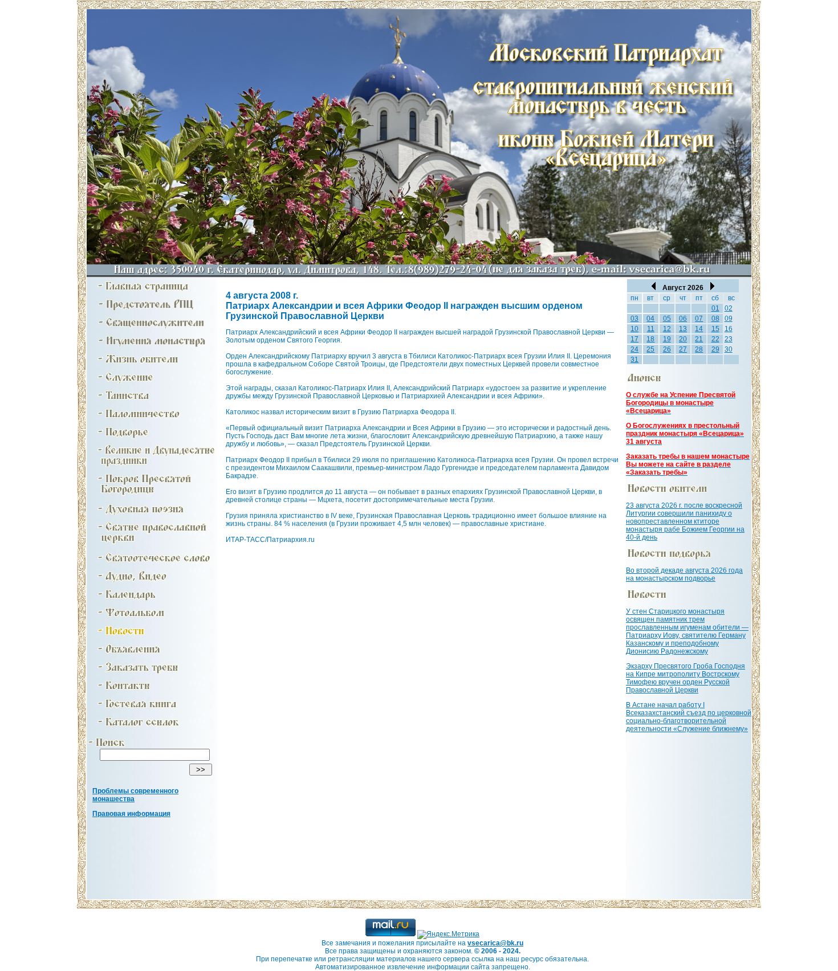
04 (650, 319)
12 (667, 329)
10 (634, 329)
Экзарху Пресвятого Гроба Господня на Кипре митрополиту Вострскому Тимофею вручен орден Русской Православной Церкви (685, 678)
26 (667, 349)
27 (683, 349)
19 (667, 339)
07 (699, 319)
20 (683, 339)
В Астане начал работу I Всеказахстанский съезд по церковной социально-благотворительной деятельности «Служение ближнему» (688, 717)
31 (634, 360)
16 (729, 329)
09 (729, 319)
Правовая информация (131, 814)
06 (683, 319)
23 (729, 339)
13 (683, 329)
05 (667, 319)
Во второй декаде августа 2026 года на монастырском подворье (684, 574)
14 (699, 329)
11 (650, 329)
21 (699, 339)
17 (634, 339)
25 (650, 349)
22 (715, 339)
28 (699, 349)
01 (715, 308)
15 (715, 329)
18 (650, 339)
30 (729, 349)
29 (715, 349)
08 (715, 319)
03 (634, 319)
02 (729, 308)
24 (634, 349)
